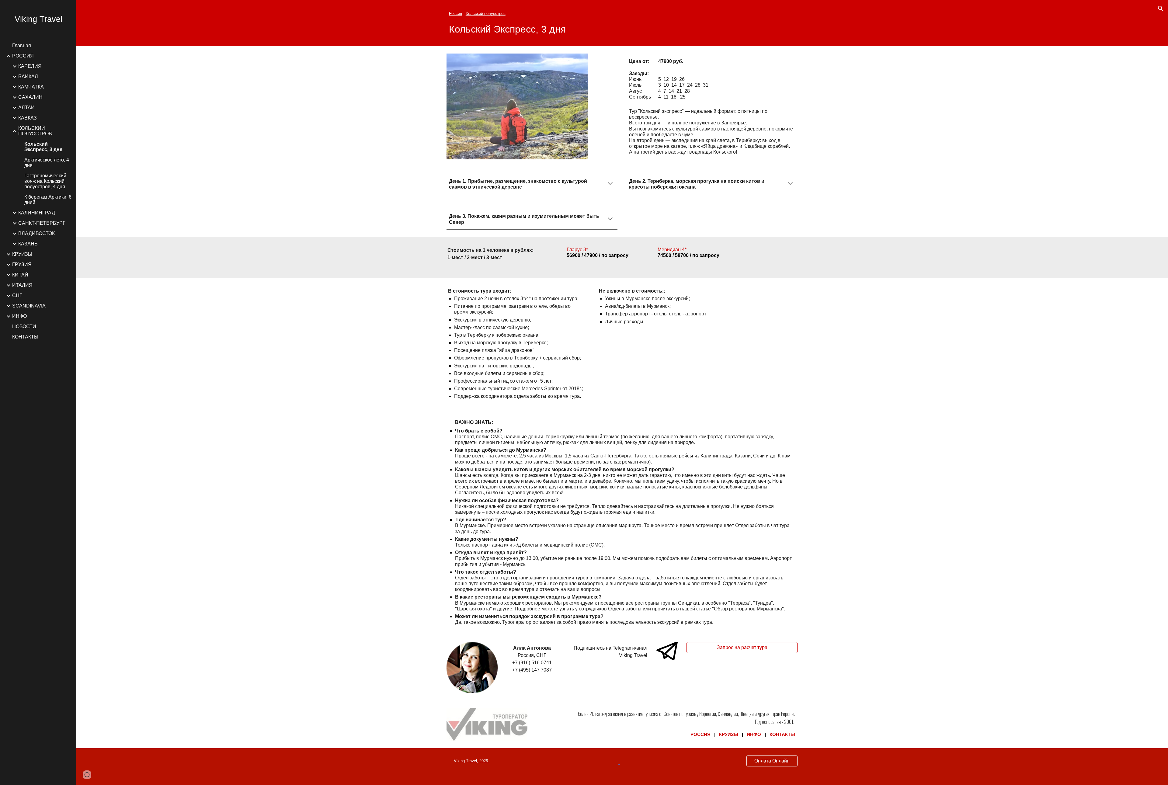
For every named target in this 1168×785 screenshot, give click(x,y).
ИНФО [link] (19, 316)
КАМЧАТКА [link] (31, 86)
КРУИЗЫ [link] (22, 254)
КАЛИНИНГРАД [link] (36, 212)
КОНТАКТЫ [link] (25, 336)
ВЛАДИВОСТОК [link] (36, 233)
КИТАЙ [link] (20, 274)
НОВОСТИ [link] (24, 326)
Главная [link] (21, 45)
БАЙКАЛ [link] (28, 76)
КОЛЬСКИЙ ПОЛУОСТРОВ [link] (35, 131)
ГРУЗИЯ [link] (22, 264)
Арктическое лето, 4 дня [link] (46, 162)
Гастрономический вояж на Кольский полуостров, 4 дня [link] (45, 181)
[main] (622, 23)
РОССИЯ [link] (23, 55)
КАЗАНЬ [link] (28, 243)
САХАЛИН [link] (30, 97)
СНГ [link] (17, 295)
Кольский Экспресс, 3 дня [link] (43, 146)
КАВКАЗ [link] (27, 117)
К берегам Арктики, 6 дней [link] (47, 199)
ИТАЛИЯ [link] (22, 285)
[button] (1160, 8)
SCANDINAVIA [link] (29, 305)
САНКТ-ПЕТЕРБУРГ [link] (41, 223)
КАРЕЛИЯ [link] (30, 66)
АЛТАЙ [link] (26, 107)
